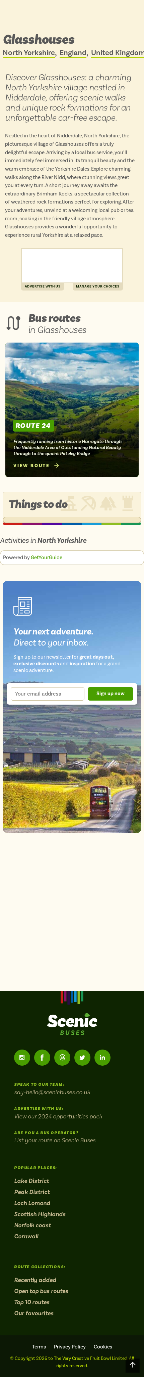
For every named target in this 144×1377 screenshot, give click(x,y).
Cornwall (26, 1236)
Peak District (32, 1192)
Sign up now (110, 693)
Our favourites (34, 1313)
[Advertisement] (72, 265)
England (73, 53)
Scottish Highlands (40, 1214)
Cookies (103, 1346)
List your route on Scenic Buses (54, 1140)
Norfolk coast (32, 1225)
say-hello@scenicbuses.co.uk (52, 1092)
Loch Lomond (32, 1203)
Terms (39, 1346)
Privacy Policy (70, 1346)
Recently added (35, 1280)
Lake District (31, 1181)
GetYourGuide (46, 557)
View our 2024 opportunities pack (58, 1116)
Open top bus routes (41, 1291)
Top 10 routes (32, 1302)
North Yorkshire (29, 53)
